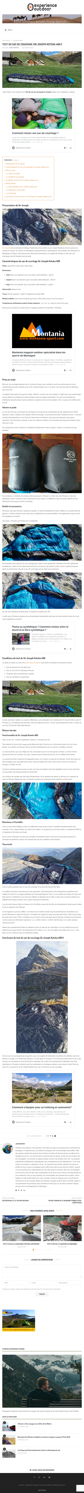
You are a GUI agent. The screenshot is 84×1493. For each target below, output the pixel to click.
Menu (10, 30)
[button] (5, 1233)
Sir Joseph (6, 248)
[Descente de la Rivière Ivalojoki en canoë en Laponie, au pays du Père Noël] (8, 1440)
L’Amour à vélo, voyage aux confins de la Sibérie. (35, 1424)
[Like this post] (48, 1136)
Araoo (63, 1485)
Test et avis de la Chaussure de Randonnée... (62, 1244)
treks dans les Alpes (33, 663)
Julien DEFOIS (14, 48)
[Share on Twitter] (52, 1136)
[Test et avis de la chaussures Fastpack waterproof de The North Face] (21, 1228)
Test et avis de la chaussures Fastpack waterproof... (21, 1244)
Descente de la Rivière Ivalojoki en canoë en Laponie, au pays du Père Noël (44, 1437)
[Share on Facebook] (50, 1136)
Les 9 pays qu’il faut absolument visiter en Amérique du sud (39, 1450)
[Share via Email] (55, 1136)
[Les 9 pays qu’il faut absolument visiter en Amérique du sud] (8, 1453)
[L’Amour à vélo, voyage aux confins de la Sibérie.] (8, 1427)
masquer (15, 160)
